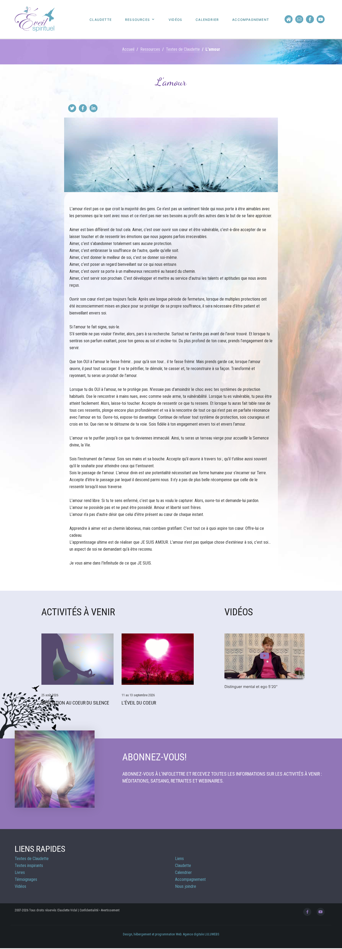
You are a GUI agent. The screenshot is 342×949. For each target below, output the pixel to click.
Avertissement (110, 910)
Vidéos (175, 20)
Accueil (128, 49)
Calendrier (207, 20)
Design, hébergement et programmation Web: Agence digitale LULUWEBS (171, 934)
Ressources (137, 20)
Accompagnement (250, 20)
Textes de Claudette (183, 49)
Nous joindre (185, 886)
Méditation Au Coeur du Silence (75, 703)
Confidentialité (89, 910)
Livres (20, 872)
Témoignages (26, 879)
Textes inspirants (29, 865)
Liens (179, 858)
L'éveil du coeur (139, 703)
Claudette (101, 20)
